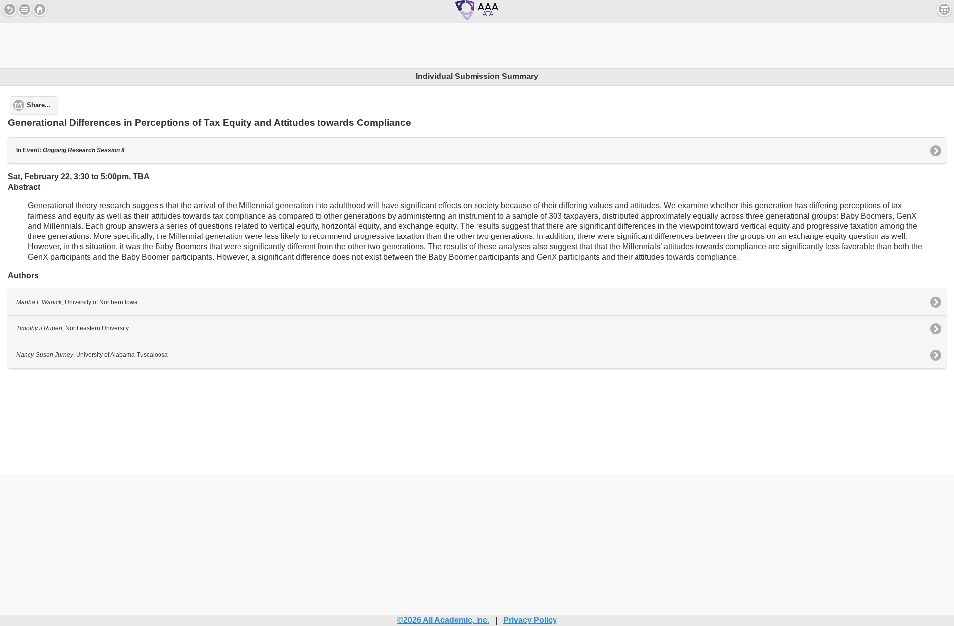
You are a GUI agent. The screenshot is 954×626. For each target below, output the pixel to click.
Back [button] (9, 9)
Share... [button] (39, 105)
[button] (24, 9)
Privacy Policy (530, 620)
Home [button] (39, 9)
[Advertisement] (477, 45)
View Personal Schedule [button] (944, 9)
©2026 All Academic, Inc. (443, 620)
